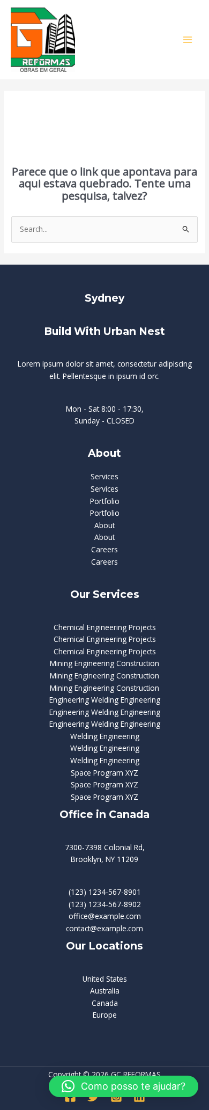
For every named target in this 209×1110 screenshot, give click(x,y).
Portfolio (105, 501)
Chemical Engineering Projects (105, 627)
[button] (123, 1086)
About (104, 525)
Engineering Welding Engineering (104, 700)
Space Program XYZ (104, 773)
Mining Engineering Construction (104, 663)
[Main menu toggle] (188, 39)
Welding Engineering (104, 736)
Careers (104, 549)
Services (104, 476)
